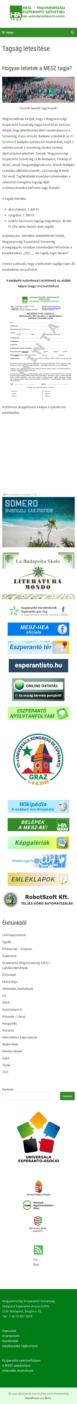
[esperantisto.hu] (38, 665)
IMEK (6, 1002)
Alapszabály (25, 136)
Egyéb (6, 942)
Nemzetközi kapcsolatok (19, 1037)
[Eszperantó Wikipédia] (38, 806)
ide (38, 286)
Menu (10, 32)
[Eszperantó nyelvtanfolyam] (38, 713)
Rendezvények (12, 1051)
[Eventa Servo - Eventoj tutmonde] (38, 522)
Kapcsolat (9, 1331)
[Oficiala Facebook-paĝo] (38, 629)
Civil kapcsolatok (14, 935)
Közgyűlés (9, 1023)
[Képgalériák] (38, 842)
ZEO (5, 1072)
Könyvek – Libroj (13, 1016)
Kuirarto (8, 1030)
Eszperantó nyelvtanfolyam (21, 1360)
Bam (48, 1398)
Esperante (9, 956)
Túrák (6, 1065)
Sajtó (6, 1058)
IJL (4, 995)
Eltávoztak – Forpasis (17, 949)
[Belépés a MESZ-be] (38, 824)
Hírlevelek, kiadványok (17, 988)
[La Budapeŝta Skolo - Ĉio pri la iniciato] (38, 575)
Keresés (7, 1089)
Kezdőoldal (10, 1341)
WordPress (32, 1398)
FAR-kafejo (10, 981)
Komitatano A (12, 1009)
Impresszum (10, 1336)
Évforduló (9, 975)
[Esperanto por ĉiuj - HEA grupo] (38, 611)
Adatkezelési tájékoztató (20, 1346)
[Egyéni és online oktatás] (38, 689)
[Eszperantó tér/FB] (38, 647)
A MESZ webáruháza (16, 1365)
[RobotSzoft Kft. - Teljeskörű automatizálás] (38, 899)
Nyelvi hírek (10, 1044)
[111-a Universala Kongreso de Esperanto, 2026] (38, 759)
